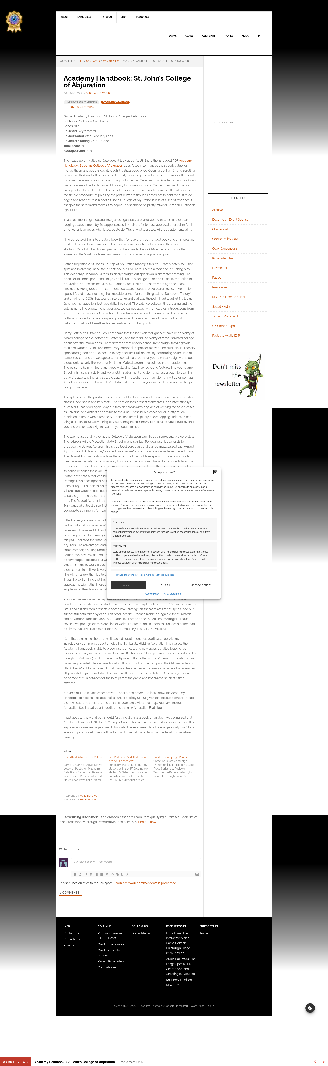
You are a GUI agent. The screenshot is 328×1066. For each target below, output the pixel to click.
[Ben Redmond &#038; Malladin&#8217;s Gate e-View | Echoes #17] (131, 768)
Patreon (217, 277)
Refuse (165, 585)
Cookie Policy (152, 593)
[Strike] (91, 874)
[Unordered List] (101, 874)
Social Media (221, 306)
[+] (128, 874)
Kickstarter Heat (223, 258)
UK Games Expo (223, 326)
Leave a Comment (81, 107)
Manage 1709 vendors (126, 575)
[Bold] (75, 874)
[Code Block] (112, 874)
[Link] (117, 874)
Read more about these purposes (157, 575)
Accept (128, 585)
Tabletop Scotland (225, 316)
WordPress (197, 1005)
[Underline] (85, 874)
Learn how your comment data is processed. (145, 883)
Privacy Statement (171, 593)
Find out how (147, 822)
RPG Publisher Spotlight (228, 297)
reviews (85, 799)
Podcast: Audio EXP (226, 335)
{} (122, 874)
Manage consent (310, 1008)
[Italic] (80, 874)
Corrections (72, 939)
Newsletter (219, 268)
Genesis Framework (176, 1005)
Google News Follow (115, 102)
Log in (210, 1005)
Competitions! (107, 967)
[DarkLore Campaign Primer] (175, 766)
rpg (93, 799)
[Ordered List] (96, 874)
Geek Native (88, 38)
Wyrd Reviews (88, 796)
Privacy (69, 945)
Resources (219, 287)
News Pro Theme (149, 1005)
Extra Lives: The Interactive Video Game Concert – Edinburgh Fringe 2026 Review (178, 943)
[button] (215, 472)
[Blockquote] (107, 874)
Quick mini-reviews (111, 944)
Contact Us (71, 933)
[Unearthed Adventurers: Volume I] (86, 768)
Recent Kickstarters (111, 961)
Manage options (200, 585)
